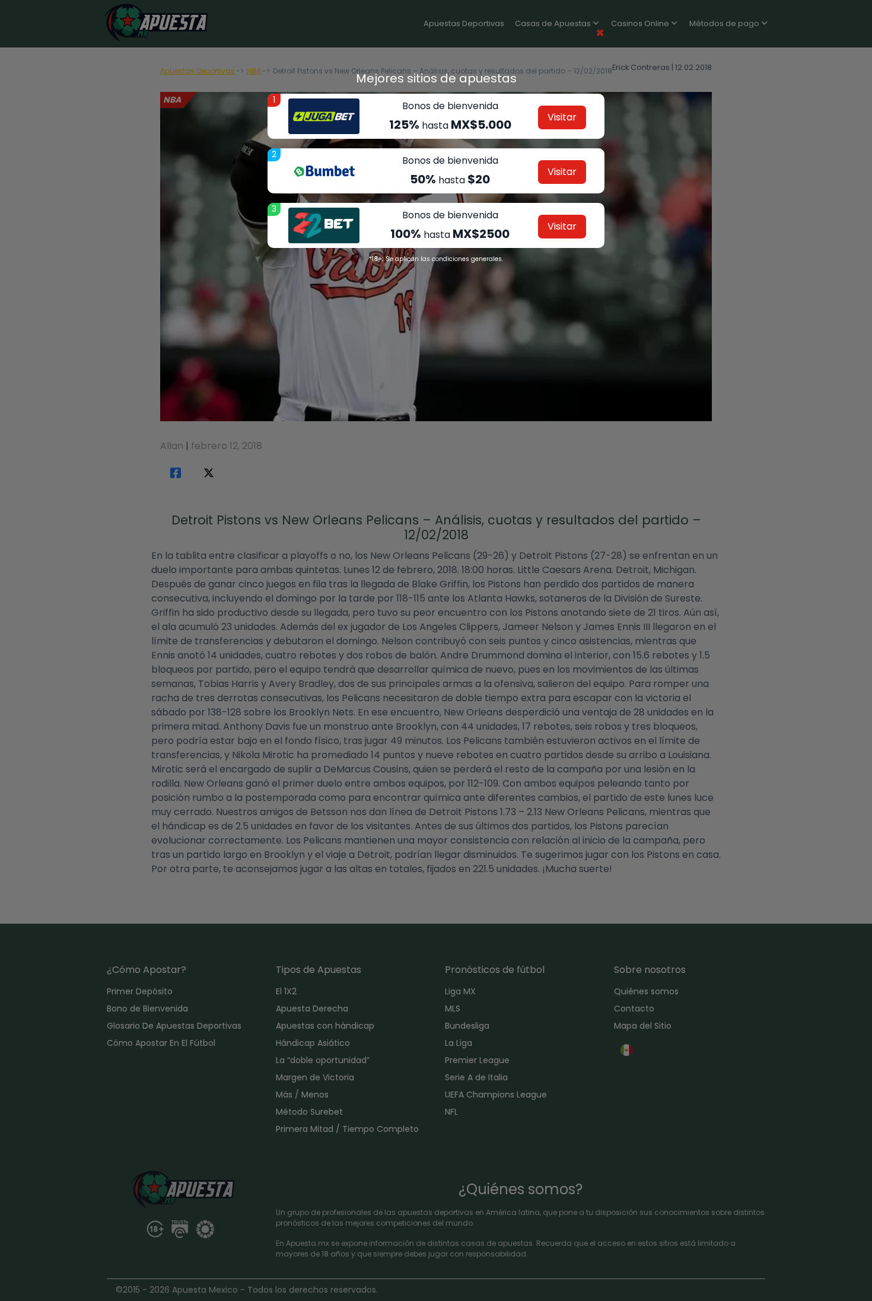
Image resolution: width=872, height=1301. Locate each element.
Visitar (562, 117)
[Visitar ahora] (323, 116)
